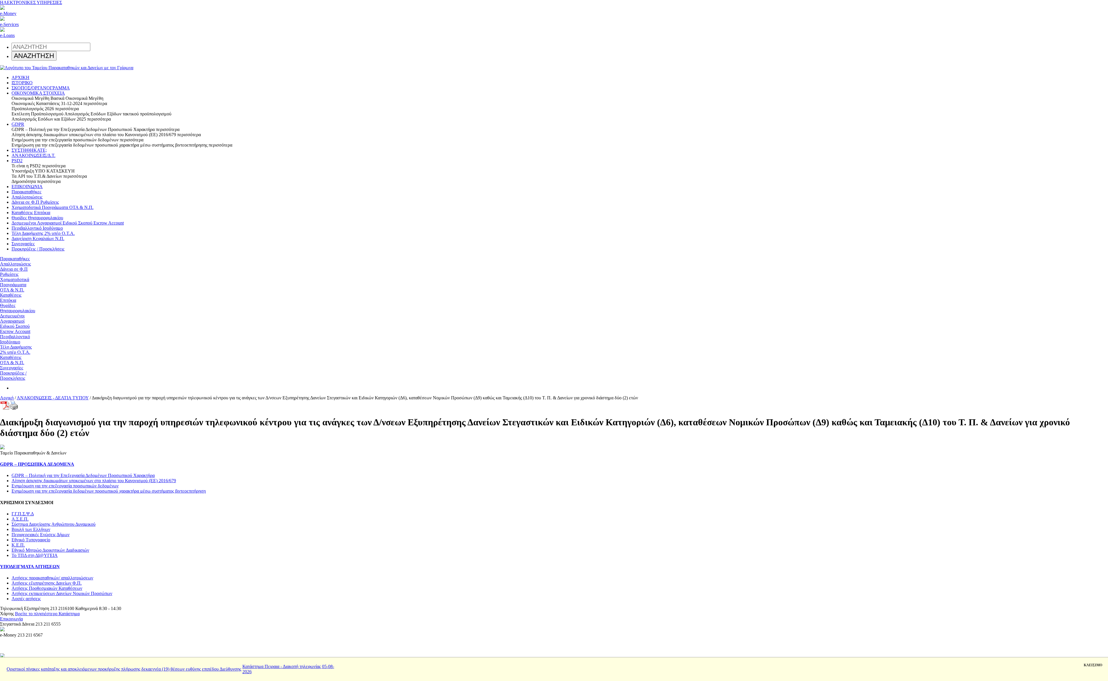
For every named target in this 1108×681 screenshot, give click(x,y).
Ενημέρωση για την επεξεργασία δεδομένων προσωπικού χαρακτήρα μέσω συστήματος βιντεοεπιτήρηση (109, 491)
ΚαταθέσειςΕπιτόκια (10, 298)
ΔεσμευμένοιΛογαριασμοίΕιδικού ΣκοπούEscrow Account (15, 323)
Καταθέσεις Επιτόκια (31, 212)
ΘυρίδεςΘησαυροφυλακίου (17, 308)
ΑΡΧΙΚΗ (20, 77)
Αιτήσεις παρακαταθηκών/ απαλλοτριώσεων (52, 577)
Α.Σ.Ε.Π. (20, 519)
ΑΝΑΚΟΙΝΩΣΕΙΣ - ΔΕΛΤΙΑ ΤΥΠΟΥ (53, 397)
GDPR (18, 124)
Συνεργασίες (23, 243)
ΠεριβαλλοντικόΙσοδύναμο (15, 339)
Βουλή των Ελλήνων (31, 529)
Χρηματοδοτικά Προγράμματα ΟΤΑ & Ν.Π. (52, 207)
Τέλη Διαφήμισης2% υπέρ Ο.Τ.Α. (16, 350)
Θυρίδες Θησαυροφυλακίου (37, 217)
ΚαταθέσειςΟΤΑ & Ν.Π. (12, 360)
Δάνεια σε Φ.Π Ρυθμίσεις (35, 202)
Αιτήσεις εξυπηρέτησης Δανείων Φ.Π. (47, 583)
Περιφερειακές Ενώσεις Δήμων (41, 534)
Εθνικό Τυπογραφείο (31, 539)
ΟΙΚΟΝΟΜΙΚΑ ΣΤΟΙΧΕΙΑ (38, 93)
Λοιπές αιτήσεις (26, 598)
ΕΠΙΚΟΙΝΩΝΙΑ (27, 186)
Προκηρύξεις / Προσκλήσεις (38, 248)
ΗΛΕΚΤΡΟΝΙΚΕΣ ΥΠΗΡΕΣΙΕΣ (31, 2)
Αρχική (7, 397)
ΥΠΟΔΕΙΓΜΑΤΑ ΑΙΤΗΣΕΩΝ (30, 566)
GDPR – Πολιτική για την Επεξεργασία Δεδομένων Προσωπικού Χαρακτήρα (83, 475)
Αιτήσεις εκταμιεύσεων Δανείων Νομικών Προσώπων (62, 593)
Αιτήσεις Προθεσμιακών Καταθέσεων (47, 588)
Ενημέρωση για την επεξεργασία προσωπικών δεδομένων (65, 485)
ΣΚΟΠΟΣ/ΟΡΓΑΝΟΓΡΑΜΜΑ (41, 87)
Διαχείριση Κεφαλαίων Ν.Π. (38, 238)
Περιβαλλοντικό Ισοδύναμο (37, 228)
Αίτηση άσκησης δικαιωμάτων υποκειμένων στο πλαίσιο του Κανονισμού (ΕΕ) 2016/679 (94, 480)
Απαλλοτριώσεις (27, 196)
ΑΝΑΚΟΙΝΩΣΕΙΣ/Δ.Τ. (33, 155)
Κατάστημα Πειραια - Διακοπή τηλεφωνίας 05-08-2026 (288, 669)
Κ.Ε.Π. (18, 544)
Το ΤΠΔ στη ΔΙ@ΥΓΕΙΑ (35, 555)
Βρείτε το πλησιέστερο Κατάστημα (47, 613)
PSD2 (17, 160)
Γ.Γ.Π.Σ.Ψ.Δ (23, 513)
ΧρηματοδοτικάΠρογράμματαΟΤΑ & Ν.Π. (14, 284)
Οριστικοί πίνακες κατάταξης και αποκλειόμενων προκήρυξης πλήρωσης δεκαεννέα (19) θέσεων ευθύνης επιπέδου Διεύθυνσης (124, 669)
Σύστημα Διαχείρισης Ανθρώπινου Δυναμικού (54, 524)
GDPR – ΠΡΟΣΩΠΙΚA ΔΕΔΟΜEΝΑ (37, 464)
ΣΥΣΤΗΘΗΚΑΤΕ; (29, 150)
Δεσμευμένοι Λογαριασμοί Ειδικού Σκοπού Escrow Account (68, 222)
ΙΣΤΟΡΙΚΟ (22, 82)
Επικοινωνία (11, 618)
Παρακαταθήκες (26, 191)
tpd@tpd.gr (34, 618)
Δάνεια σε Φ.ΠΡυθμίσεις (14, 272)
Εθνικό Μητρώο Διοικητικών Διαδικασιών (50, 550)
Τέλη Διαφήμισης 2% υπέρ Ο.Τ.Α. (43, 233)
